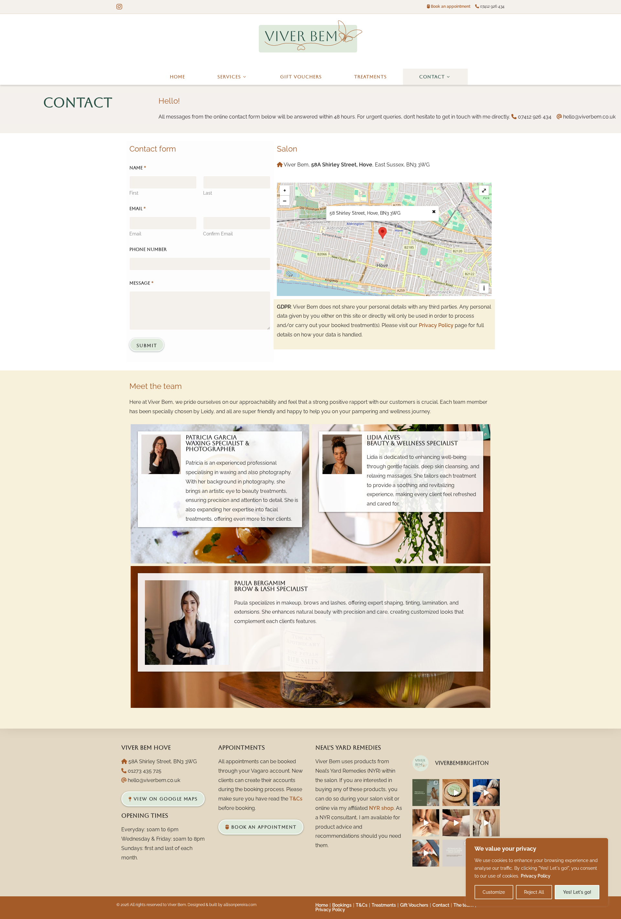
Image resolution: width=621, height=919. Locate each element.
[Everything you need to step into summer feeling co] (425, 822)
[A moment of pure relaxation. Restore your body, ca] (486, 822)
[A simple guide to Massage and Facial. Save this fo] (425, 792)
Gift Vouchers (414, 905)
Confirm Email (218, 233)
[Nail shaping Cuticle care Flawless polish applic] (425, 853)
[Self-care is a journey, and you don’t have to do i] (455, 853)
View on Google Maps (165, 798)
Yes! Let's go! (577, 892)
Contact (440, 905)
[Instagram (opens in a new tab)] (120, 7)
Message (141, 283)
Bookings (342, 905)
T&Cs (295, 799)
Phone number (148, 249)
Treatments (384, 905)
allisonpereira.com (239, 904)
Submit (146, 345)
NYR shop (381, 808)
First (133, 193)
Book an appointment (450, 6)
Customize (494, 892)
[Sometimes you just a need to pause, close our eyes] (455, 792)
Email (135, 233)
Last (207, 193)
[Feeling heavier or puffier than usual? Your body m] (455, 822)
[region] (537, 872)
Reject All (534, 892)
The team (463, 905)
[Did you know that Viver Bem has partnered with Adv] (486, 792)
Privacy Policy (535, 876)
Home (321, 905)
